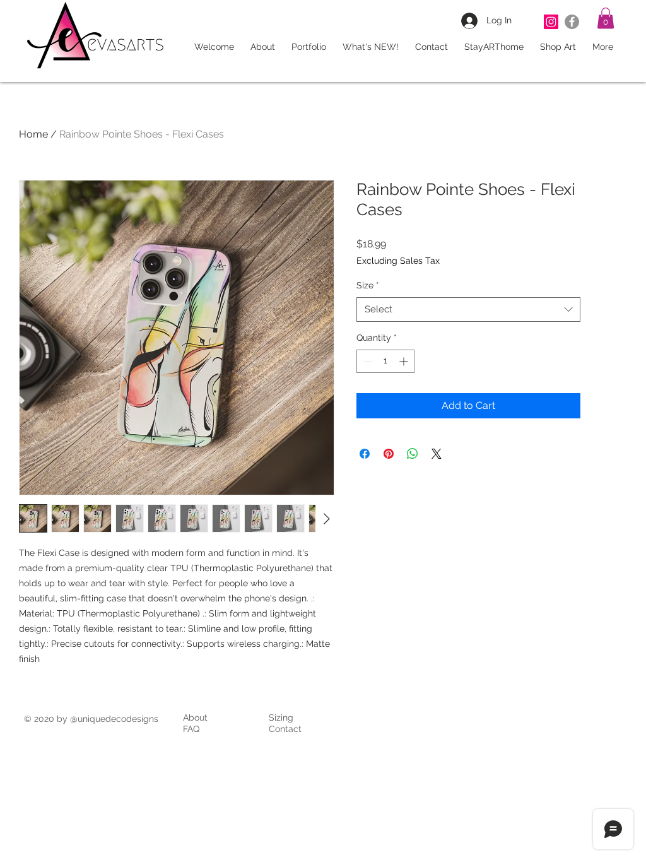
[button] (605, 18)
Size (367, 285)
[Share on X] (436, 453)
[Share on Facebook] (364, 453)
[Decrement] (366, 361)
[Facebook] (572, 22)
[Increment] (405, 361)
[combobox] (468, 309)
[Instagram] (551, 22)
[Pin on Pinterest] (388, 453)
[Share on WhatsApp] (412, 453)
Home (33, 134)
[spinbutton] (385, 361)
